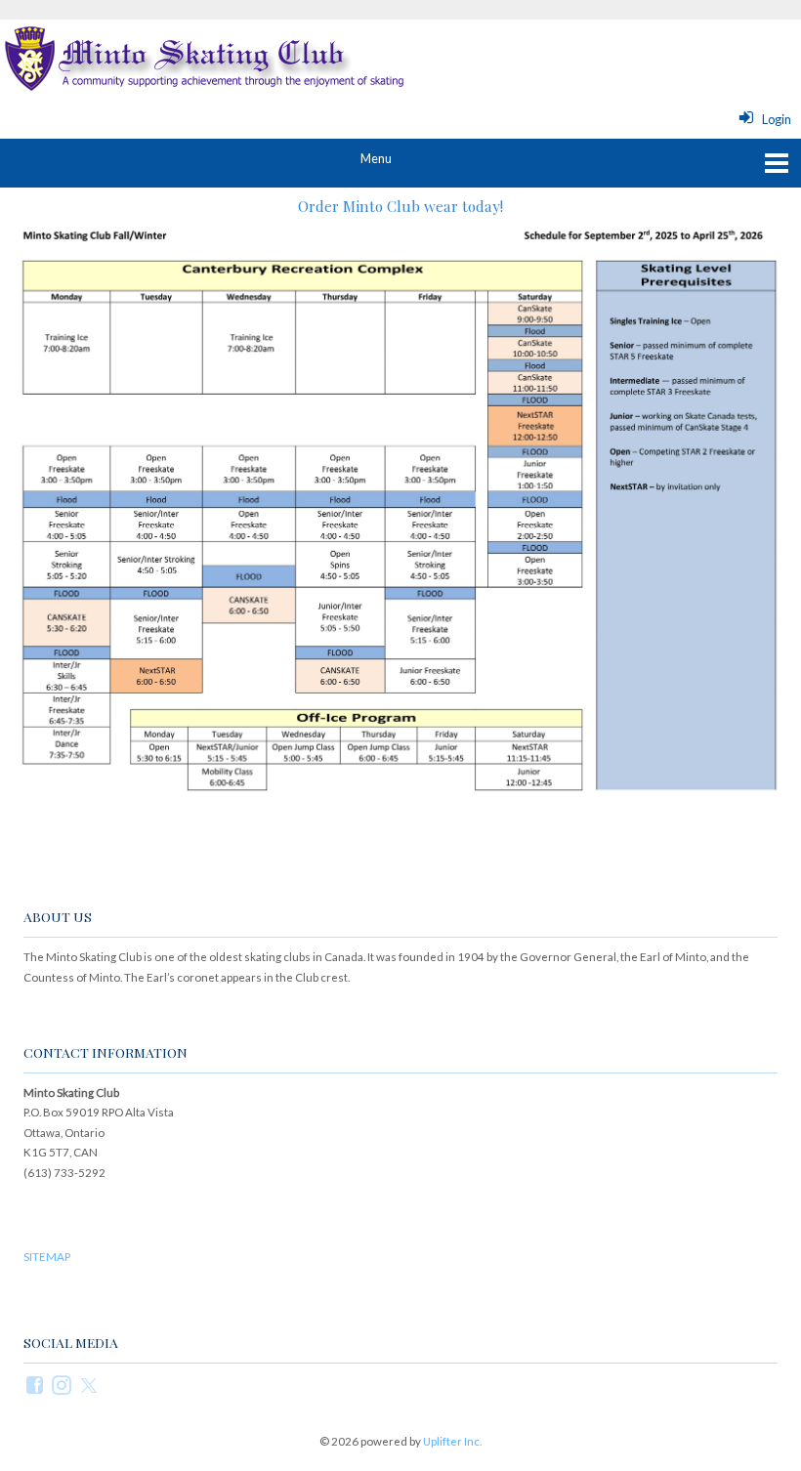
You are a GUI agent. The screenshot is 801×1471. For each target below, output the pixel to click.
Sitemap (46, 1256)
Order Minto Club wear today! (400, 205)
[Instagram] (62, 1383)
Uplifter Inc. (452, 1441)
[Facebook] (35, 1383)
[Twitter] (90, 1383)
